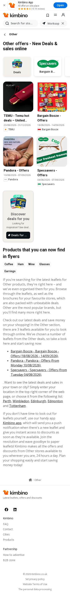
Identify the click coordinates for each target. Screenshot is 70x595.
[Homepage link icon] (30, 479)
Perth (7, 401)
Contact (8, 529)
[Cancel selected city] (63, 23)
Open (60, 5)
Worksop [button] (53, 23)
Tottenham (17, 406)
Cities (6, 534)
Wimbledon (21, 401)
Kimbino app (12, 423)
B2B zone (9, 560)
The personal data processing (35, 589)
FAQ (5, 524)
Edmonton (55, 401)
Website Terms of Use (35, 584)
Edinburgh (38, 401)
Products (8, 539)
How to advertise (13, 555)
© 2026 (35, 574)
